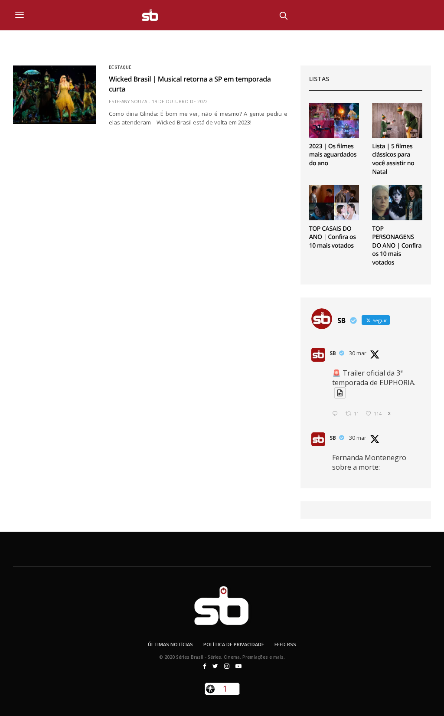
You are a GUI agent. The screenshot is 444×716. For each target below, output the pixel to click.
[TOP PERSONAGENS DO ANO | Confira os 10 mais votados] (397, 202)
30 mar (357, 353)
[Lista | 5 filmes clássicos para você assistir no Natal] (397, 120)
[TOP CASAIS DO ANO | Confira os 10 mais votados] (334, 202)
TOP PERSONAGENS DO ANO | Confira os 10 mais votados (396, 246)
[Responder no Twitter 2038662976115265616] (336, 414)
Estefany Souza (128, 101)
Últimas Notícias (170, 644)
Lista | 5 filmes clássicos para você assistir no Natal (393, 159)
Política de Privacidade (233, 644)
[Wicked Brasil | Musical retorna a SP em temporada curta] (54, 94)
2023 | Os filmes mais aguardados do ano (332, 154)
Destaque (120, 67)
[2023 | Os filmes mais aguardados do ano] (334, 120)
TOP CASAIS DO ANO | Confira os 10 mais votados (332, 237)
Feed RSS (285, 644)
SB (333, 353)
